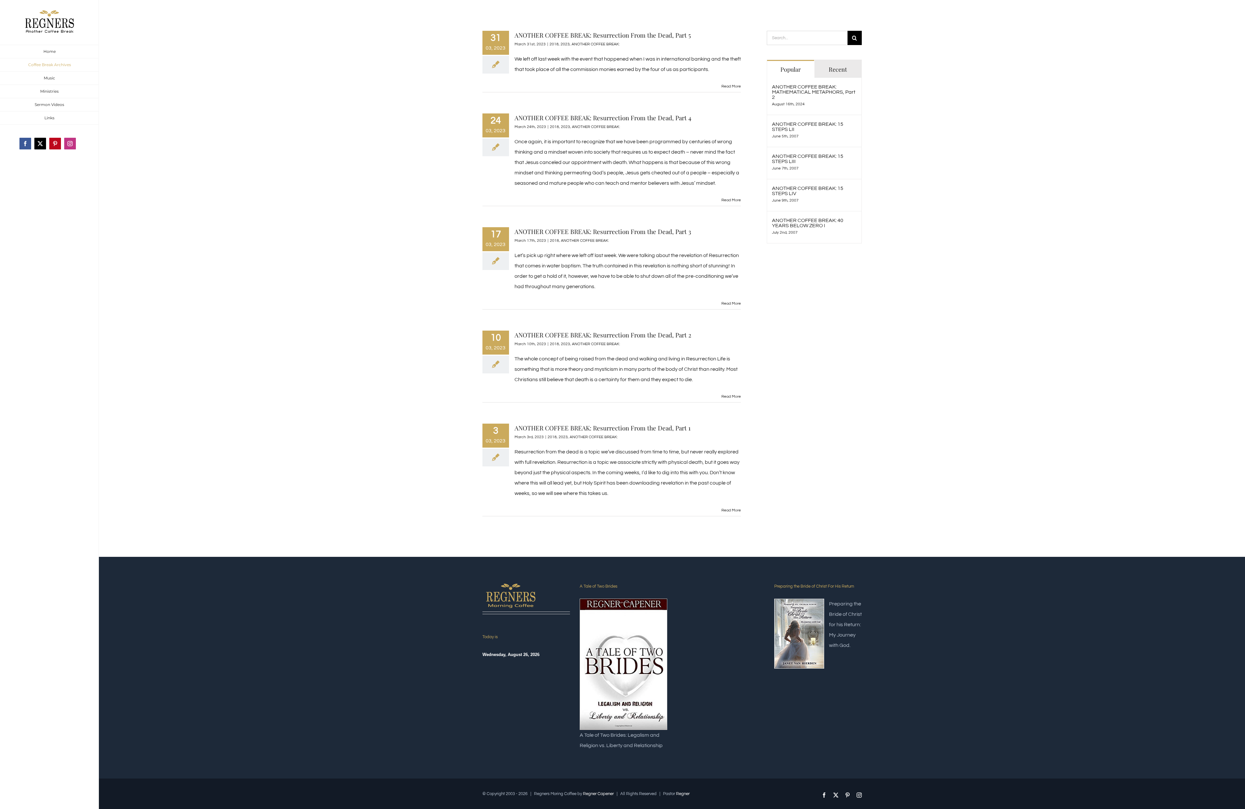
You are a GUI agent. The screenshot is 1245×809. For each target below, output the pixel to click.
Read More (731, 86)
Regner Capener (598, 793)
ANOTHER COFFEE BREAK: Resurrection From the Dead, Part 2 (603, 335)
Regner (683, 793)
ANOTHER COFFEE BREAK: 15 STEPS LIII (807, 159)
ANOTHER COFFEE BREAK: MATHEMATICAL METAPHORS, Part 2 (813, 92)
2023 (565, 44)
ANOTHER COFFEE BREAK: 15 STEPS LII (807, 127)
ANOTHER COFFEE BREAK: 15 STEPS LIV (807, 191)
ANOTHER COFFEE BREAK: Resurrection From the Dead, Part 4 (603, 117)
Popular (790, 69)
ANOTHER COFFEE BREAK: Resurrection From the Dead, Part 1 (603, 428)
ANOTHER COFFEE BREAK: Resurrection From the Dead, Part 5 (603, 35)
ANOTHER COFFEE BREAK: (596, 44)
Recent (838, 69)
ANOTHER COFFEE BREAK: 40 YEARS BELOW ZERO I (807, 223)
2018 (554, 44)
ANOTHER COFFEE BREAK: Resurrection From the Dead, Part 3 (603, 231)
